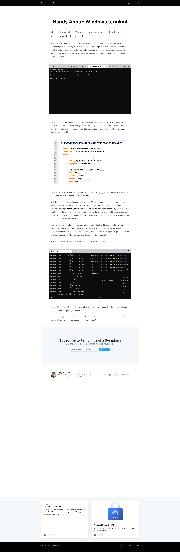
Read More (125, 374)
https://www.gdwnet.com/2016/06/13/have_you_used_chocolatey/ (89, 208)
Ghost (137, 545)
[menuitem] (64, 3)
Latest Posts (123, 545)
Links (70, 3)
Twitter (131, 545)
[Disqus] (90, 414)
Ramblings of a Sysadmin (50, 3)
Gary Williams (64, 373)
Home (64, 3)
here (87, 195)
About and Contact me (81, 3)
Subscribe (135, 3)
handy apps (95, 18)
